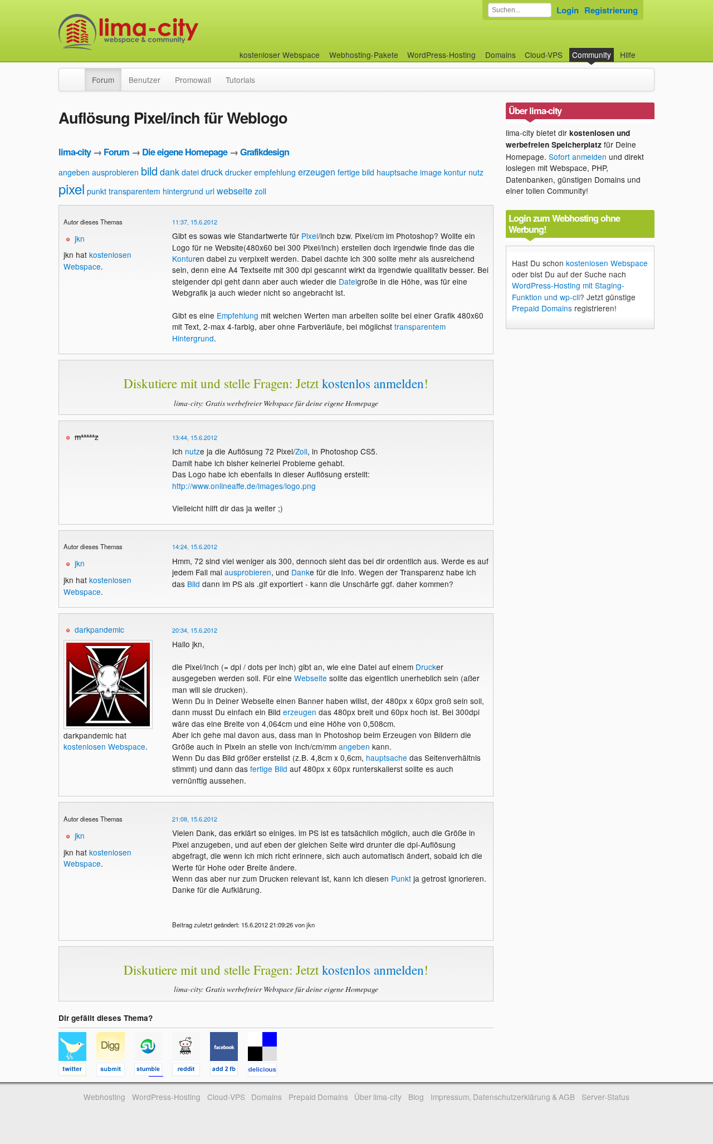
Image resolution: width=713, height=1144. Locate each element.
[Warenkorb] (644, 49)
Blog (416, 1096)
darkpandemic (99, 629)
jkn (80, 238)
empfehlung (275, 172)
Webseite (310, 677)
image (431, 172)
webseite (234, 190)
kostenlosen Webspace (97, 260)
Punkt (401, 878)
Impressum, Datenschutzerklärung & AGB (503, 1096)
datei (190, 172)
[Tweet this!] (77, 1071)
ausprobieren (115, 172)
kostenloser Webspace (280, 54)
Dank (300, 572)
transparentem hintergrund (156, 191)
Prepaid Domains (542, 308)
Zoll (301, 451)
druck (212, 171)
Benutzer (144, 79)
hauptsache (397, 172)
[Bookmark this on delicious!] (266, 1071)
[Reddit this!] (191, 1071)
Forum (103, 79)
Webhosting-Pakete (363, 54)
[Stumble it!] (153, 1071)
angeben (74, 172)
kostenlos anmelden (373, 383)
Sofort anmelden (578, 156)
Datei (348, 281)
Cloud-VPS (544, 54)
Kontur (184, 258)
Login (567, 10)
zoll (260, 191)
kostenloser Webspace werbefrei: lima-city (169, 32)
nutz (476, 172)
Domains (500, 54)
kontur (455, 172)
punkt (96, 191)
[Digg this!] (115, 1071)
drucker (238, 172)
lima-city (74, 151)
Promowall (193, 79)
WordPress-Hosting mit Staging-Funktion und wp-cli (568, 291)
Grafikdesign (264, 151)
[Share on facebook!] (229, 1071)
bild (149, 171)
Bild (193, 583)
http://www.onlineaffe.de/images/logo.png (244, 485)
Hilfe (628, 54)
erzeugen (316, 171)
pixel (71, 188)
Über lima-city (378, 1096)
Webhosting (104, 1096)
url (210, 191)
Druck (426, 666)
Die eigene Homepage (184, 151)
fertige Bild (268, 768)
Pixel (309, 235)
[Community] (77, 74)
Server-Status (605, 1096)
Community (591, 54)
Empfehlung (237, 315)
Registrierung (611, 10)
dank (169, 171)
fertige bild (356, 172)
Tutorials (240, 79)
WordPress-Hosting (441, 54)
